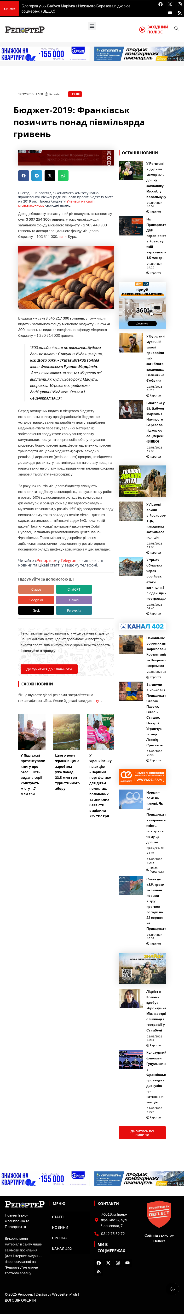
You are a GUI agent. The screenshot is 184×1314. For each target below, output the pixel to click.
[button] (92, 26)
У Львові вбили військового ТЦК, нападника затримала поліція (156, 520)
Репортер (46, 560)
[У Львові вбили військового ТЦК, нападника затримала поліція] (131, 511)
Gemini (74, 600)
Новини (60, 1227)
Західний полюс (157, 29)
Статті (58, 1216)
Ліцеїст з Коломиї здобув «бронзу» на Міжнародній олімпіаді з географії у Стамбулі (157, 1010)
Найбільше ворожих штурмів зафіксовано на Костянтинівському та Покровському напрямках (162, 651)
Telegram (69, 560)
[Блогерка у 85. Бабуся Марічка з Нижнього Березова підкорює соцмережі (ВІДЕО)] (131, 409)
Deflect (159, 1241)
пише (63, 237)
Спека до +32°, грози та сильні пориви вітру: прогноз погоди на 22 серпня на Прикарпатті (156, 904)
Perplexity (74, 610)
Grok (36, 610)
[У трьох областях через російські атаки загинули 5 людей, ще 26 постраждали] (131, 566)
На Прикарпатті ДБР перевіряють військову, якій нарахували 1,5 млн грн (157, 238)
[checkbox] (172, 1289)
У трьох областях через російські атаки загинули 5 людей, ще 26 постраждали (157, 579)
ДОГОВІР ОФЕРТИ (20, 1300)
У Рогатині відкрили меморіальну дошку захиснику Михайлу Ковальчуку (157, 180)
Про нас (60, 1237)
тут (98, 701)
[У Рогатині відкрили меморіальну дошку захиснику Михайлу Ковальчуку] (131, 170)
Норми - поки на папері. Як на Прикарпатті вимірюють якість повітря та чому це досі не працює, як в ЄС (156, 822)
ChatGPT (74, 589)
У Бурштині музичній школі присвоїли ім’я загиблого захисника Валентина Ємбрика (155, 358)
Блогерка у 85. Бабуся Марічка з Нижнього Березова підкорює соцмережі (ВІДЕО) (155, 422)
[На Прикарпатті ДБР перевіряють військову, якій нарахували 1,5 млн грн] (131, 225)
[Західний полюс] (142, 30)
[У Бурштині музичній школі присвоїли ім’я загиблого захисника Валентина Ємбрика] (131, 343)
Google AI (36, 600)
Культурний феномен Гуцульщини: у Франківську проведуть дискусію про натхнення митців (157, 1077)
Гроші (75, 94)
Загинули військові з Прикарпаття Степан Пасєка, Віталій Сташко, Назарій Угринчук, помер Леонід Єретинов (157, 714)
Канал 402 (62, 1248)
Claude (36, 589)
